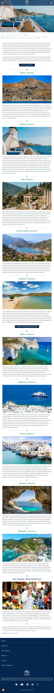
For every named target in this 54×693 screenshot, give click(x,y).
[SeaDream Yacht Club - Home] (27, 673)
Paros (16, 38)
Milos (2, 38)
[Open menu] (2, 3)
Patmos (23, 38)
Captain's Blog (9, 34)
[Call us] (51, 3)
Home (3, 34)
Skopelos (31, 38)
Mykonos (9, 38)
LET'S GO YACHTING (27, 65)
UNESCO (38, 38)
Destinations (16, 34)
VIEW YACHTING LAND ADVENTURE (27, 326)
